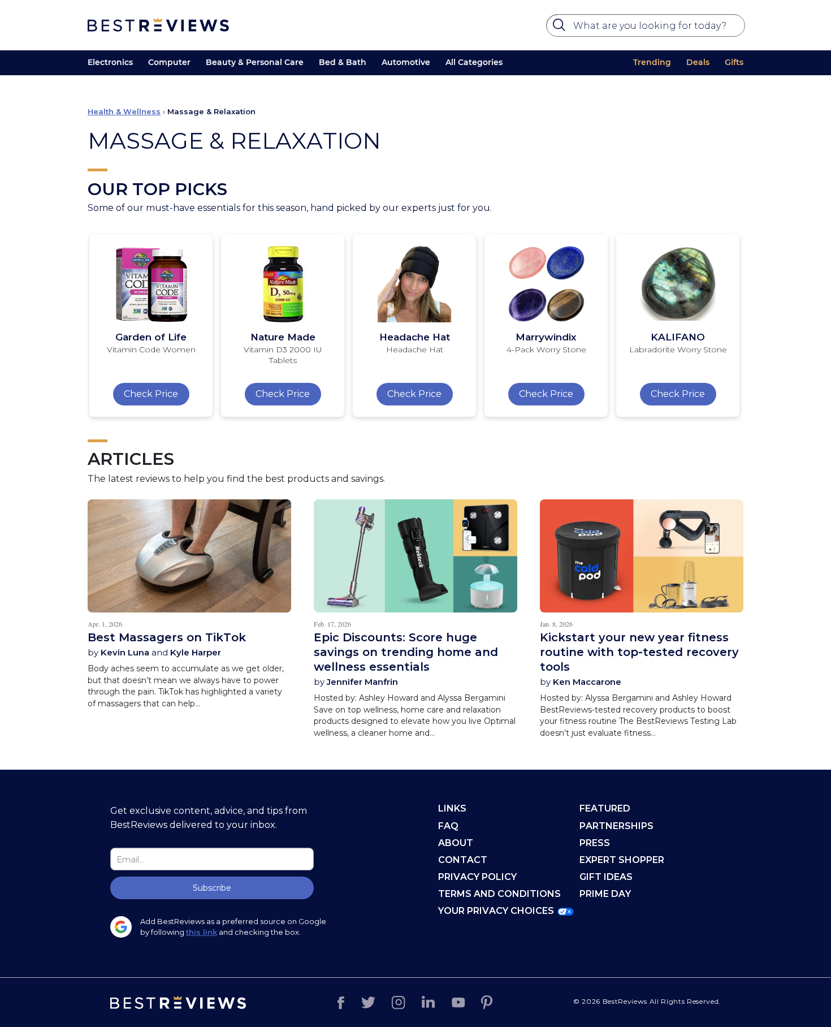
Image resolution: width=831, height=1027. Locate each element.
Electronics (110, 62)
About (455, 843)
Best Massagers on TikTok (167, 637)
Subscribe (212, 888)
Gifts (734, 62)
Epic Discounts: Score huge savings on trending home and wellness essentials (406, 652)
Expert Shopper (621, 860)
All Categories (474, 62)
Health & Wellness (124, 111)
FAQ (448, 826)
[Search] (560, 27)
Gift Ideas (606, 876)
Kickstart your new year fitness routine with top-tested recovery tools (639, 652)
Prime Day (605, 893)
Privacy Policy (477, 876)
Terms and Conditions (499, 893)
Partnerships (616, 826)
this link (201, 932)
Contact (462, 860)
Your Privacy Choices (496, 910)
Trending (652, 62)
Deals (697, 62)
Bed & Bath (342, 62)
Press (594, 843)
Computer (169, 62)
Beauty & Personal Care (255, 62)
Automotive (406, 62)
